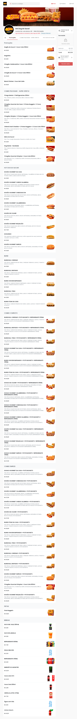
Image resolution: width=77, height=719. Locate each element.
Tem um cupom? (65, 56)
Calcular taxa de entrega (65, 30)
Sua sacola (61, 35)
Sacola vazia (66, 44)
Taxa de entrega (63, 50)
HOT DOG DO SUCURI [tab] (48, 37)
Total (60, 52)
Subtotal (60, 48)
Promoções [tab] (12, 37)
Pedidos (63, 3)
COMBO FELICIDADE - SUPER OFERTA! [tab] (29, 37)
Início (54, 3)
